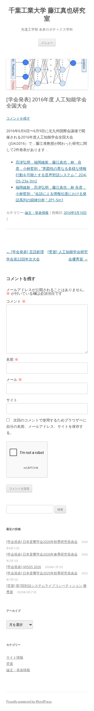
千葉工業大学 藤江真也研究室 (47, 14)
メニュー (47, 43)
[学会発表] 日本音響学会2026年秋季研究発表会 (42, 541)
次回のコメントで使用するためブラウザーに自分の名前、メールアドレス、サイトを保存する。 (46, 426)
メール (14, 379)
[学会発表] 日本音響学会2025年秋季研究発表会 (42, 573)
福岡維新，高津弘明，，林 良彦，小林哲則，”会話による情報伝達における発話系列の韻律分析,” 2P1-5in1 (51, 193)
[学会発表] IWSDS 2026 (23, 566)
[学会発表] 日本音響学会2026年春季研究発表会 (42, 554)
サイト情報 (14, 657)
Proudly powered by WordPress (29, 701)
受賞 (9, 663)
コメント (16, 301)
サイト (11, 399)
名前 (12, 359)
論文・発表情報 (37, 212)
